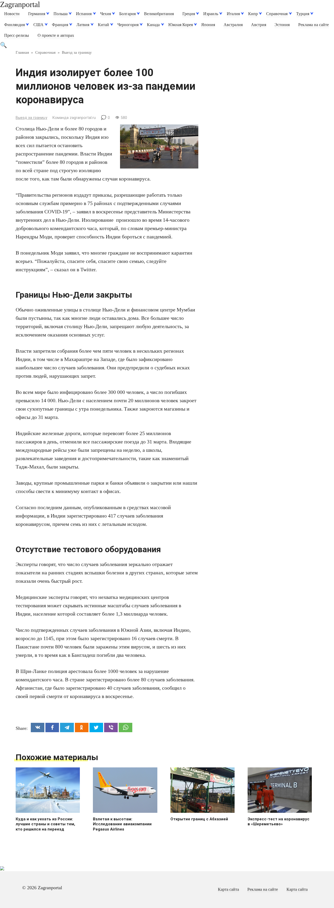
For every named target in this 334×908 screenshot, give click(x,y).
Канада (153, 24)
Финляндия (14, 24)
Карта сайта (228, 889)
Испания (84, 13)
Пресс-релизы (16, 35)
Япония (208, 24)
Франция (60, 24)
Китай (103, 24)
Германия (36, 13)
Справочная (277, 13)
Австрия (258, 24)
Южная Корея (180, 24)
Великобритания (159, 13)
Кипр (253, 13)
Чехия (105, 13)
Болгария (127, 13)
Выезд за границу (31, 118)
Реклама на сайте (313, 24)
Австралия (233, 24)
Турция (302, 13)
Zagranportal (20, 4)
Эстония (282, 24)
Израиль (210, 13)
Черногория (128, 24)
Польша (60, 13)
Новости (12, 13)
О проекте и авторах (56, 35)
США (38, 24)
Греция (188, 13)
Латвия (82, 24)
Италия (233, 13)
